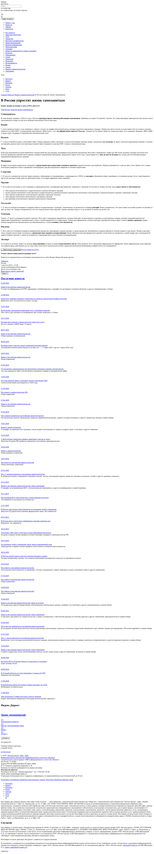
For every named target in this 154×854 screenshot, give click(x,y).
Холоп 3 (4, 733)
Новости (8, 25)
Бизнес (8, 65)
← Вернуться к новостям (11, 250)
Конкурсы (9, 29)
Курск (7, 85)
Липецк (8, 87)
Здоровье (8, 49)
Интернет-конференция (14, 41)
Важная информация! (13, 45)
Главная (4, 95)
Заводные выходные (13, 35)
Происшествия (11, 47)
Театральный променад (10, 721)
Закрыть (4, 273)
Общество (9, 39)
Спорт (7, 57)
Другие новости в (28, 250)
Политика (9, 61)
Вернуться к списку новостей (12, 271)
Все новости (10, 33)
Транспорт (9, 59)
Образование (10, 55)
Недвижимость (11, 63)
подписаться (5, 752)
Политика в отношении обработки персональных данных (23, 780)
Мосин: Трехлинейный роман (12, 725)
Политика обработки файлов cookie (59, 780)
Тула (7, 91)
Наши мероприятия (12, 43)
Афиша (8, 27)
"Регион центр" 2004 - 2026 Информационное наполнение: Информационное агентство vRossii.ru (28, 757)
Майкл (3, 729)
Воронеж (8, 83)
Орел (7, 89)
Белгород (9, 79)
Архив (7, 67)
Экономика (9, 71)
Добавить (4, 261)
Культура (8, 53)
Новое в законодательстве (15, 69)
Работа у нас (10, 23)
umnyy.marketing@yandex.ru (15, 847)
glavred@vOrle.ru (130, 845)
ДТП (7, 37)
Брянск (8, 81)
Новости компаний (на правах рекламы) (20, 51)
